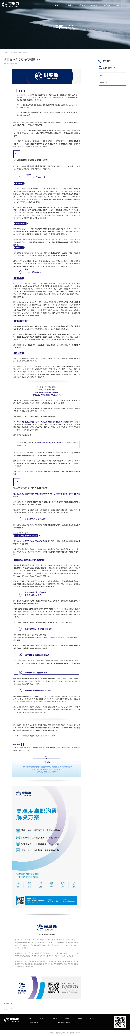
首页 (6, 52)
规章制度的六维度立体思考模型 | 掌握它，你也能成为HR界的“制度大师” (47, 767)
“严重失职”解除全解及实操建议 (47, 772)
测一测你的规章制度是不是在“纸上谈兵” (47, 769)
